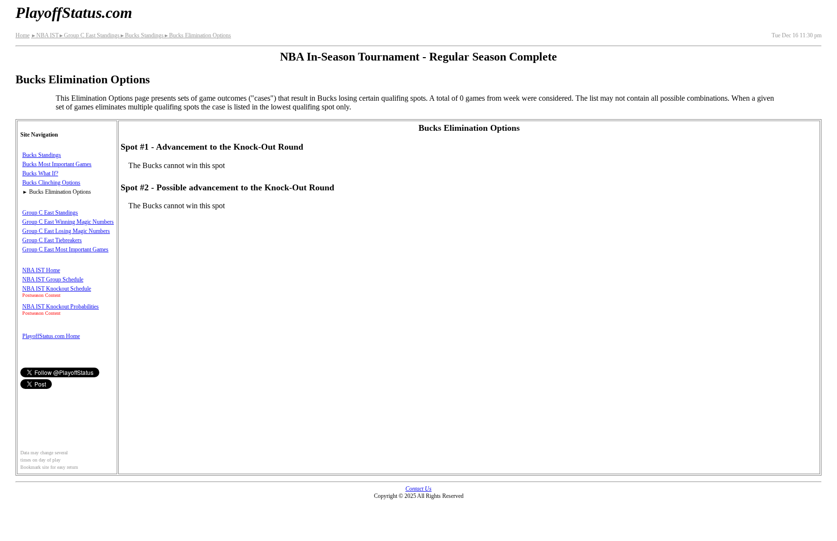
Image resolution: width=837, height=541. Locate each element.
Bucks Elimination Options (197, 35)
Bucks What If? (40, 173)
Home (23, 35)
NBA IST (45, 35)
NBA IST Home (41, 270)
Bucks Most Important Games (57, 164)
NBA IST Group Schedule (52, 279)
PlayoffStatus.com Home (51, 336)
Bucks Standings (142, 35)
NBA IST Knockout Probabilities (60, 306)
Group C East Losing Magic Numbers (66, 231)
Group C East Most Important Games (65, 249)
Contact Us (418, 488)
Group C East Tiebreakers (52, 240)
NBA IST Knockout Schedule (56, 288)
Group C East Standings (89, 35)
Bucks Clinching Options (51, 182)
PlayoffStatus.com (74, 12)
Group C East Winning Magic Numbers (68, 221)
